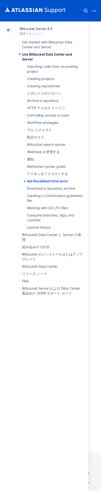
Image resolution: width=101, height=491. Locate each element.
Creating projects (40, 79)
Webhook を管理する (43, 152)
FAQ (25, 281)
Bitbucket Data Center (40, 266)
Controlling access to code (48, 115)
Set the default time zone (47, 181)
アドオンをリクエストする (47, 174)
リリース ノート (34, 274)
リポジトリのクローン (44, 93)
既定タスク (35, 137)
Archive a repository (43, 100)
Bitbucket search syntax (46, 144)
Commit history (39, 227)
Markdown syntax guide (46, 166)
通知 (30, 159)
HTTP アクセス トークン (46, 108)
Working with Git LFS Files (47, 208)
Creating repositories (43, 86)
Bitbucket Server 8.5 (36, 29)
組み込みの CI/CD (36, 247)
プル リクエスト (39, 130)
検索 (86, 11)
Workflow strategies (42, 122)
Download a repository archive (51, 188)
